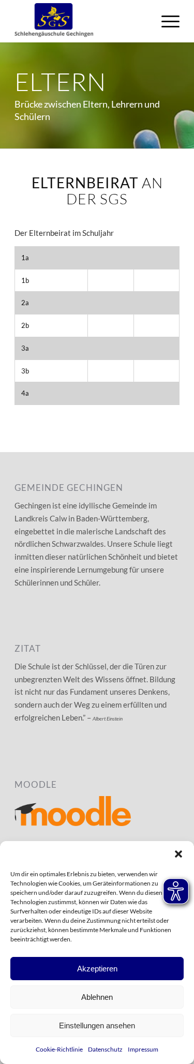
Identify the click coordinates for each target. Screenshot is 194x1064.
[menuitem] (165, 21)
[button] (178, 854)
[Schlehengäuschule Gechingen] (80, 21)
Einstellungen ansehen (97, 1025)
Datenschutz (105, 1049)
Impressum (143, 1049)
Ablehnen (97, 997)
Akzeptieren (97, 968)
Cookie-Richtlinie (59, 1049)
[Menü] (165, 21)
